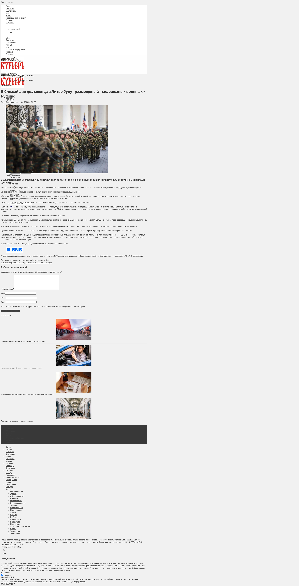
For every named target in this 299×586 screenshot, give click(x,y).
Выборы (14, 517)
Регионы (9, 470)
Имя (3, 293)
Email (3, 297)
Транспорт (10, 475)
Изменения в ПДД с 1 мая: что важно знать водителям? (21, 368)
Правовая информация (16, 18)
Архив (8, 15)
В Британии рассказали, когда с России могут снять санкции (26, 262)
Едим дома (15, 521)
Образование (16, 500)
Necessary (8, 575)
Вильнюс (14, 184)
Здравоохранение (18, 503)
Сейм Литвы (11, 484)
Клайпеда (10, 465)
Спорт (13, 529)
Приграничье (16, 510)
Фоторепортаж (16, 491)
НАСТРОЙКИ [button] (20, 544)
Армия (5, 85)
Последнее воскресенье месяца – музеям (17, 421)
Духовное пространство (20, 526)
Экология (14, 505)
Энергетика (15, 533)
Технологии (15, 177)
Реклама (9, 20)
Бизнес (9, 104)
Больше (9, 489)
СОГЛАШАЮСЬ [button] (136, 542)
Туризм (13, 493)
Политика (10, 100)
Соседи (9, 472)
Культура (9, 486)
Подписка (10, 22)
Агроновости (15, 519)
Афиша (9, 13)
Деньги (13, 512)
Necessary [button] (5, 573)
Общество (10, 458)
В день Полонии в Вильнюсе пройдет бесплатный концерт (23, 341)
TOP (2, 85)
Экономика (10, 454)
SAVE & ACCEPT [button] (8, 584)
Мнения (9, 461)
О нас (8, 6)
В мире (9, 449)
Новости (10, 85)
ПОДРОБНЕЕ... (7, 544)
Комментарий (7, 289)
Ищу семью (15, 524)
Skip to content (7, 2)
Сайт (3, 302)
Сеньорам (14, 498)
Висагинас (10, 468)
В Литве (9, 447)
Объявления (11, 11)
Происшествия (16, 507)
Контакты (10, 8)
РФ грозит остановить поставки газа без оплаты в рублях (25, 260)
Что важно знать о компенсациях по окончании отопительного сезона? (27, 394)
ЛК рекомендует (17, 496)
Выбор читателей (13, 477)
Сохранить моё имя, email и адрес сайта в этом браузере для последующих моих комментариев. (45, 306)
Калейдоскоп (11, 479)
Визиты (13, 514)
